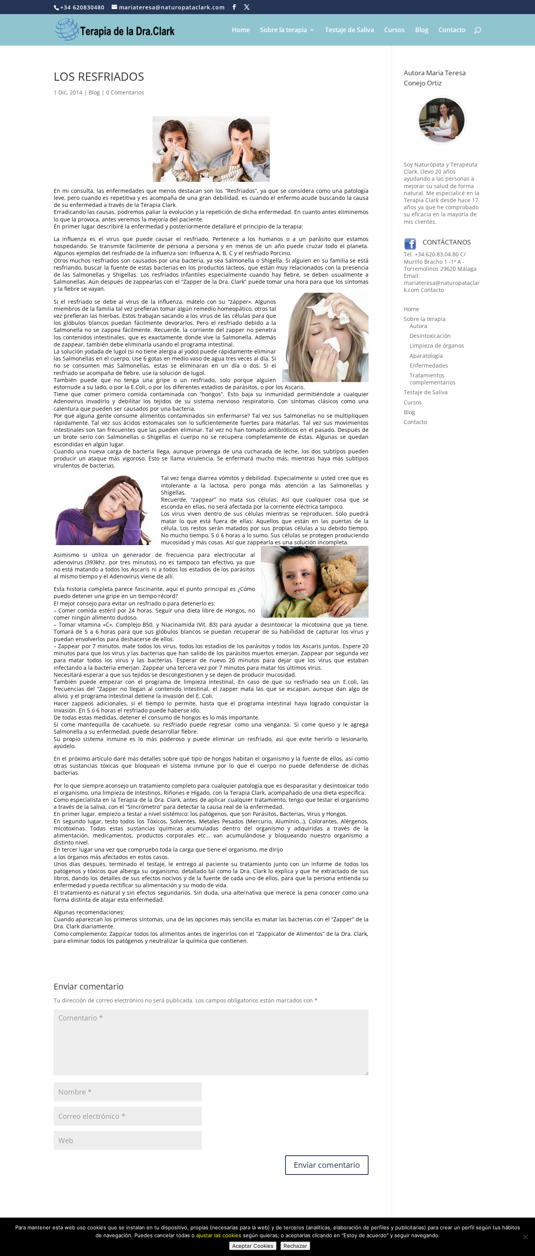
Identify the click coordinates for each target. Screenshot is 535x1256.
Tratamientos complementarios (432, 379)
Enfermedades (429, 365)
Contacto (452, 30)
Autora (418, 326)
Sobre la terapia (283, 30)
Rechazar (295, 1246)
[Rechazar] (525, 1237)
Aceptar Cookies (252, 1246)
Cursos (394, 30)
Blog (421, 30)
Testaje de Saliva (349, 30)
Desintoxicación (430, 335)
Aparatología (426, 355)
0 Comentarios (125, 92)
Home (241, 30)
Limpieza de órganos (437, 345)
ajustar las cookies (218, 1235)
